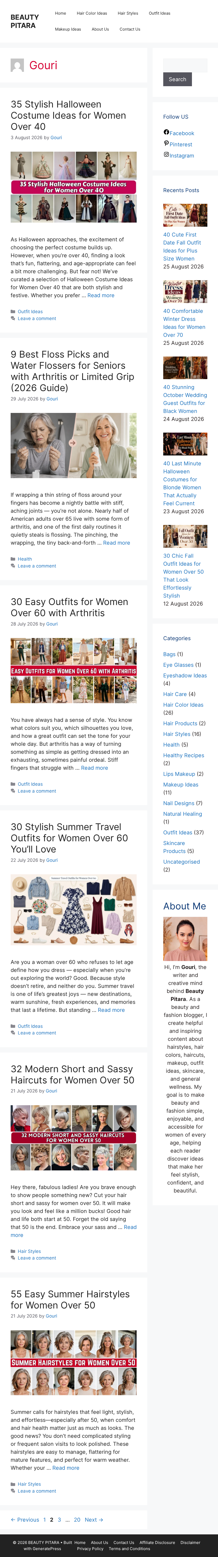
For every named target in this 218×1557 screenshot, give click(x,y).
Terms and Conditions (129, 1548)
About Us (100, 29)
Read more (101, 295)
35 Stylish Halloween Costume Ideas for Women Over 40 (68, 115)
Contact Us (130, 29)
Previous (25, 1520)
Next (94, 1520)
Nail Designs (178, 803)
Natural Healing (182, 814)
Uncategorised (181, 862)
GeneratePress (47, 1548)
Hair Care (175, 694)
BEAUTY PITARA (25, 21)
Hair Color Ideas (92, 13)
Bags (169, 654)
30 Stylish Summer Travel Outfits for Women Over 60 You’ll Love (69, 838)
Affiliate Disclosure (157, 1542)
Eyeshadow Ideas (185, 675)
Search (177, 79)
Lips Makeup (179, 774)
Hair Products (180, 723)
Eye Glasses (178, 665)
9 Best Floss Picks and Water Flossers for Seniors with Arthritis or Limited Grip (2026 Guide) (72, 371)
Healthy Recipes (183, 755)
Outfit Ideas (159, 13)
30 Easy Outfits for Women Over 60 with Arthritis (69, 607)
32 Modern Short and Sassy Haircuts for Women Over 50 (73, 1074)
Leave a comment (37, 318)
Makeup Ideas (68, 29)
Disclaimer (190, 1542)
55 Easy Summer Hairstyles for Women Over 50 (70, 1299)
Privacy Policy (90, 1548)
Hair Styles (128, 13)
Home (60, 13)
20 (78, 1520)
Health (25, 559)
